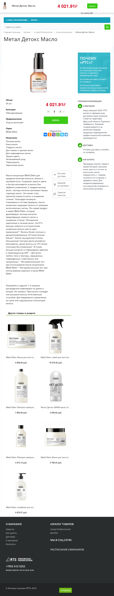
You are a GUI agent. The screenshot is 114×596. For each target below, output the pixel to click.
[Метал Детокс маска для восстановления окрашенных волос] (21, 336)
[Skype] (62, 134)
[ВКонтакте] (45, 134)
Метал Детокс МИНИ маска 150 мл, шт (58, 407)
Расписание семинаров (67, 549)
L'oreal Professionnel (60, 529)
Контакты (11, 544)
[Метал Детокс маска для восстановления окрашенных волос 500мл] (56, 435)
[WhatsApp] (58, 134)
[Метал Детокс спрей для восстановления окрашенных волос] (56, 336)
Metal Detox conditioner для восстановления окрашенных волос (34, 507)
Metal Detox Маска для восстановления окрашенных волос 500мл (70, 457)
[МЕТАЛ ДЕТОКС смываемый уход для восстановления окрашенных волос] (21, 485)
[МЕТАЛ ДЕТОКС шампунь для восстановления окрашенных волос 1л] (21, 386)
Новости (10, 529)
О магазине (12, 540)
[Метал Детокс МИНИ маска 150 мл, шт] (56, 386)
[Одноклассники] (49, 134)
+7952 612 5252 (15, 566)
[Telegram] (66, 134)
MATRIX (54, 533)
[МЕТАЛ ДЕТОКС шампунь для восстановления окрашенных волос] (21, 435)
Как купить (11, 533)
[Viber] (54, 134)
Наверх (66, 590)
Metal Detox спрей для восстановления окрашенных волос (67, 357)
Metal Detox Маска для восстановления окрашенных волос (32, 357)
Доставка (10, 536)
